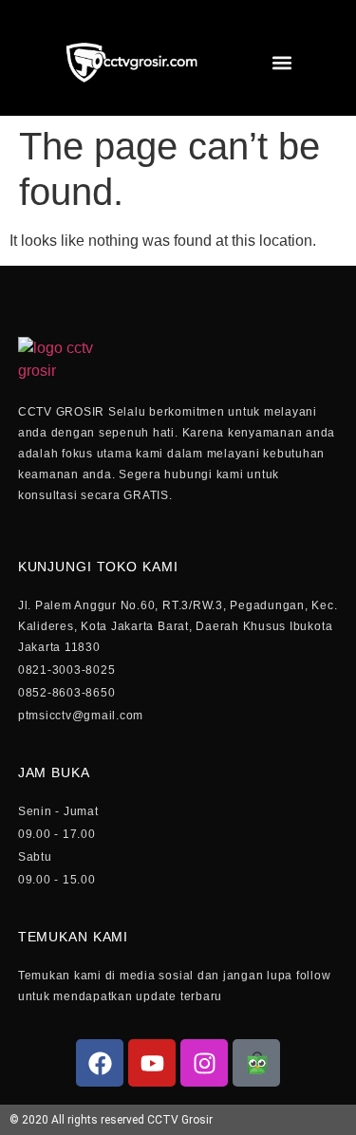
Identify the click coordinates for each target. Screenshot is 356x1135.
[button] (281, 63)
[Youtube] (152, 1063)
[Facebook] (99, 1063)
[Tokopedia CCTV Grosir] (256, 1063)
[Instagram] (204, 1063)
